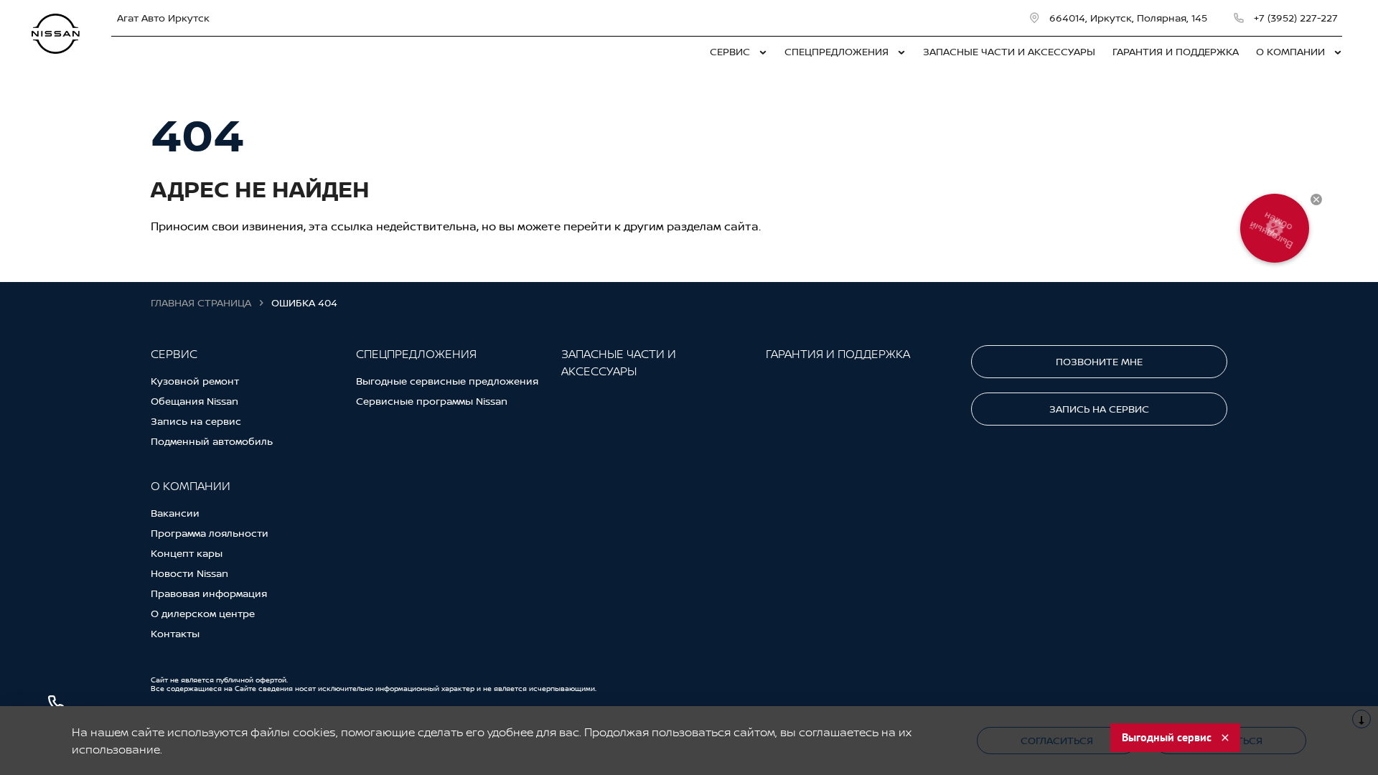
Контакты (175, 633)
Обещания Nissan (194, 401)
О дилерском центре (203, 613)
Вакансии (175, 513)
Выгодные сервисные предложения (447, 381)
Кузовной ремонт (195, 381)
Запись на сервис (196, 421)
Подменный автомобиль (212, 441)
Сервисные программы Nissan (431, 401)
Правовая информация (209, 593)
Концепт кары (186, 553)
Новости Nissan (189, 573)
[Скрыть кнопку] (1316, 199)
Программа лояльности (209, 533)
